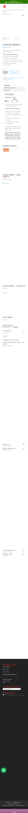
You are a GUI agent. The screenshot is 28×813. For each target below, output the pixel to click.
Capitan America (8, 79)
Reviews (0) (7, 90)
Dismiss (14, 812)
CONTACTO (8, 802)
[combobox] (12, 689)
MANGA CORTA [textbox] (11, 689)
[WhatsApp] (3, 770)
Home (4, 10)
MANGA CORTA (16, 10)
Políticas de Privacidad (8, 805)
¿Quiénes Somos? (19, 805)
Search (15, 327)
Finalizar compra (17, 802)
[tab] (14, 85)
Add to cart (14, 72)
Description (7, 85)
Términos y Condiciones (13, 803)
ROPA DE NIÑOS (9, 10)
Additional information (9, 87)
